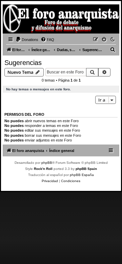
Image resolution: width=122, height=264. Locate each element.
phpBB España (82, 175)
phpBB (46, 162)
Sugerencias (23, 62)
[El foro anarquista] (15, 20)
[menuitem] (27, 40)
